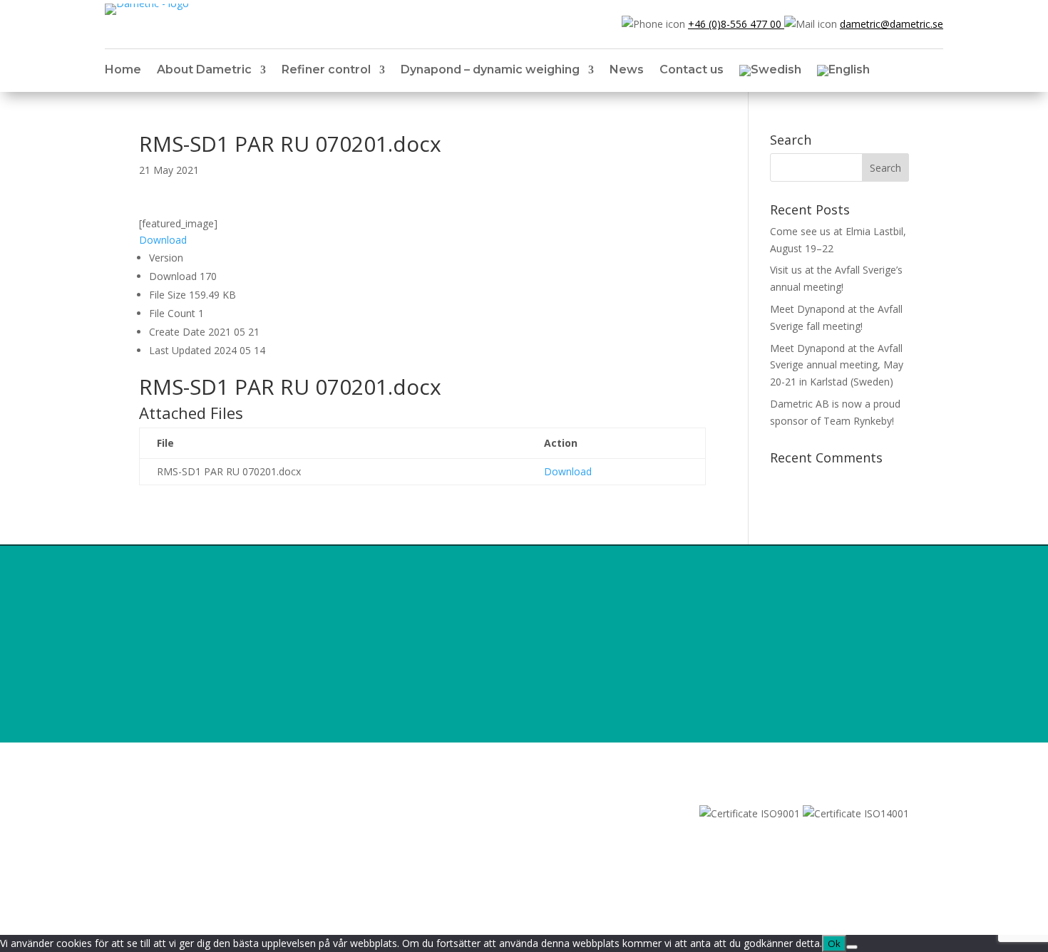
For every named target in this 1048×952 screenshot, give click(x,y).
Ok (834, 943)
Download (163, 240)
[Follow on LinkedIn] (150, 833)
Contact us (691, 70)
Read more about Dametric (741, 722)
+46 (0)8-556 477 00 (736, 24)
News (627, 70)
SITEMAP (160, 813)
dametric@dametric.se (891, 24)
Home (123, 70)
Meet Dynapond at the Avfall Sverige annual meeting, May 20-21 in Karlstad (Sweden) (836, 365)
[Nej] (852, 947)
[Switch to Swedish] (770, 73)
